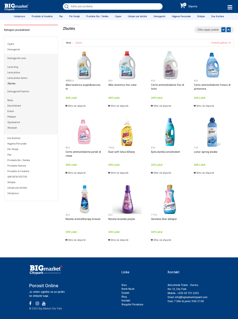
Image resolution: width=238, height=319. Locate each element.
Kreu (68, 42)
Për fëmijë (74, 16)
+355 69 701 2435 (188, 293)
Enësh (10, 111)
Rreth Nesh (127, 289)
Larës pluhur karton (17, 78)
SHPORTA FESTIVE (17, 177)
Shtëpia (201, 16)
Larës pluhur (13, 72)
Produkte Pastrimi (16, 166)
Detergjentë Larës (16, 58)
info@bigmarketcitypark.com (191, 297)
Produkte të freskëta (42, 16)
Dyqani (125, 293)
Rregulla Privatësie (132, 305)
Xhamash (12, 128)
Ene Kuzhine (217, 16)
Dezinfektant (14, 106)
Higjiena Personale (181, 16)
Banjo (10, 100)
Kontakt (125, 301)
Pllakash (11, 117)
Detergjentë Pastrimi (18, 91)
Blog (124, 297)
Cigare (118, 16)
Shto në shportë (76, 106)
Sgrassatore (13, 122)
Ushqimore (19, 16)
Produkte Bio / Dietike (97, 16)
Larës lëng (12, 67)
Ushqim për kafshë (137, 16)
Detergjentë (159, 16)
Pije (61, 16)
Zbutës (11, 83)
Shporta (190, 5)
